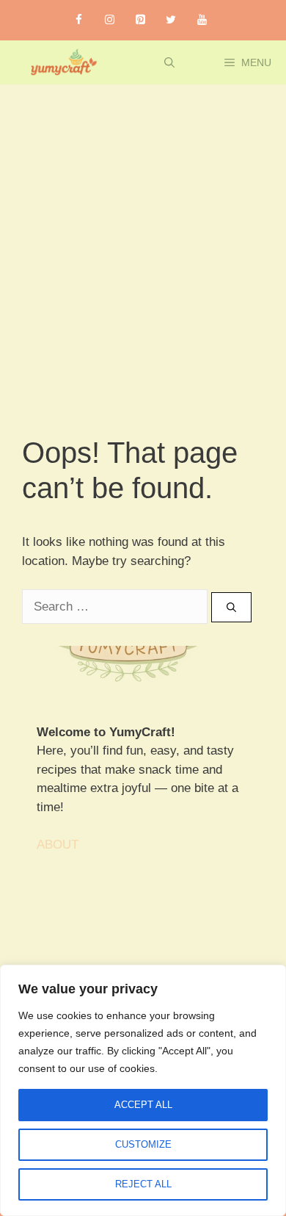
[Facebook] (78, 20)
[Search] (231, 607)
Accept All (143, 1104)
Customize (143, 1144)
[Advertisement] (143, 235)
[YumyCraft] (61, 62)
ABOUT (57, 845)
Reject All (143, 1184)
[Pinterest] (140, 20)
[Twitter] (170, 20)
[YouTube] (201, 20)
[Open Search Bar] (169, 62)
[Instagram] (109, 20)
